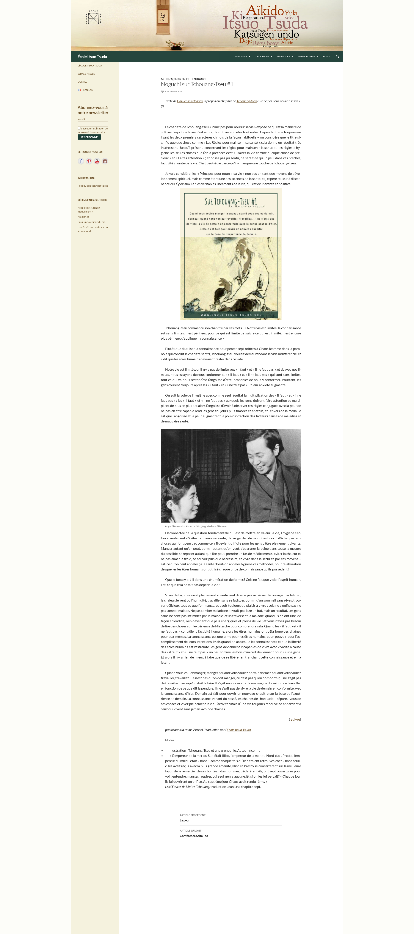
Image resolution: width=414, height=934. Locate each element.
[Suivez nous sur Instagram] (105, 161)
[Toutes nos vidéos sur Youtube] (97, 161)
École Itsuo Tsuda (92, 56)
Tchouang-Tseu (247, 101)
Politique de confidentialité (93, 185)
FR (188, 78)
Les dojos (241, 56)
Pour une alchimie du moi (92, 222)
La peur (192, 817)
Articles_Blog (171, 78)
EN (183, 78)
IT (192, 78)
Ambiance (83, 216)
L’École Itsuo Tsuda (90, 65)
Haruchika (190, 101)
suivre (295, 719)
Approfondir (306, 56)
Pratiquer (283, 56)
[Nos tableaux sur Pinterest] (89, 161)
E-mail (81, 119)
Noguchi (200, 78)
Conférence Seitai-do (194, 833)
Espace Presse (86, 73)
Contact (83, 81)
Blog (326, 56)
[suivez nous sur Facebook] (81, 161)
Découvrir (262, 56)
